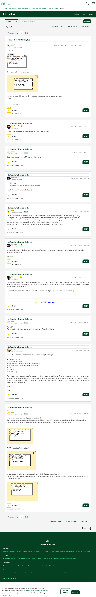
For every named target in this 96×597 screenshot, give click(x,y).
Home (5, 9)
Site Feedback (68, 573)
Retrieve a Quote (36, 558)
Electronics (40, 551)
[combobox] (50, 21)
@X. (11, 183)
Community (12, 9)
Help (91, 14)
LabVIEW (55, 9)
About (19, 566)
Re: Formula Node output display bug (20, 123)
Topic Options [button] (10, 27)
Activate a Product (42, 573)
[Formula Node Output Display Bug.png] (17, 61)
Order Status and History (23, 558)
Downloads (6, 573)
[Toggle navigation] (12, 3)
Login (84, 14)
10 (13, 509)
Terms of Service (47, 558)
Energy (47, 551)
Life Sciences (67, 551)
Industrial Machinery (56, 551)
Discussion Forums (24, 9)
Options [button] (86, 46)
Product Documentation (16, 573)
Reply (86, 110)
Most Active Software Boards (42, 9)
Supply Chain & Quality (48, 566)
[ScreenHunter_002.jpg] (22, 83)
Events (58, 566)
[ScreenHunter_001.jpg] (20, 436)
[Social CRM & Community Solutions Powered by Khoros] (86, 527)
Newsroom (37, 566)
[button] (9, 110)
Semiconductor (76, 551)
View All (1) (10, 107)
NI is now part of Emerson (9, 566)
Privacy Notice (30, 590)
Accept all (75, 592)
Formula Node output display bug (19, 40)
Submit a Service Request (55, 573)
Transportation (86, 551)
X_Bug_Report (16, 104)
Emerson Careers (28, 566)
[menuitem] (87, 4)
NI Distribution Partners (9, 558)
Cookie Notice (41, 590)
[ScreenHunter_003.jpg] (22, 491)
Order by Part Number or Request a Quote (65, 558)
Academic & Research (9, 551)
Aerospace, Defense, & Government (26, 551)
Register (77, 14)
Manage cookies (65, 591)
